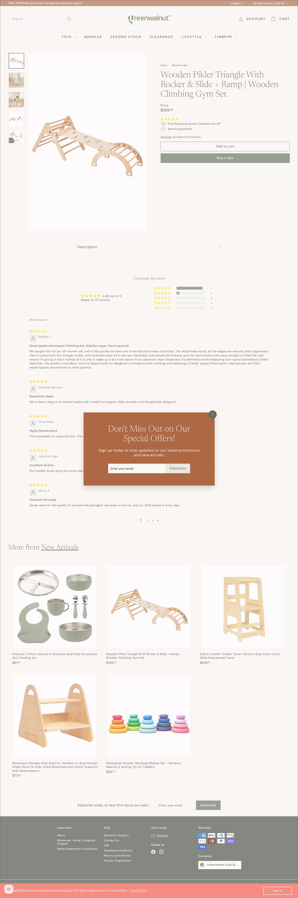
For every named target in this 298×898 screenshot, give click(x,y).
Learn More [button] (138, 890)
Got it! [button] (277, 890)
